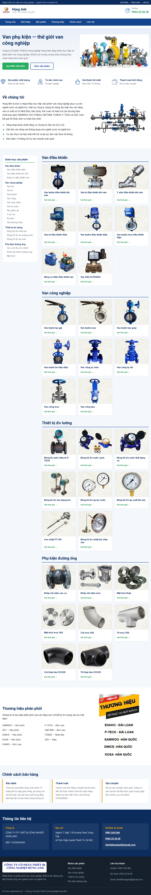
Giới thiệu (124, 2)
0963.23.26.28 (140, 11)
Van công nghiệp (76, 872)
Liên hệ (146, 2)
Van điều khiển (75, 868)
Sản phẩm (41, 22)
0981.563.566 (112, 832)
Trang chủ (10, 22)
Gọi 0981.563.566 (15, 66)
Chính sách (135, 2)
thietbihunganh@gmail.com (120, 844)
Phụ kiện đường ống (77, 881)
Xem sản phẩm (42, 66)
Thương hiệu (57, 22)
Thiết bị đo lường (76, 877)
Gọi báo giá (49, 200)
